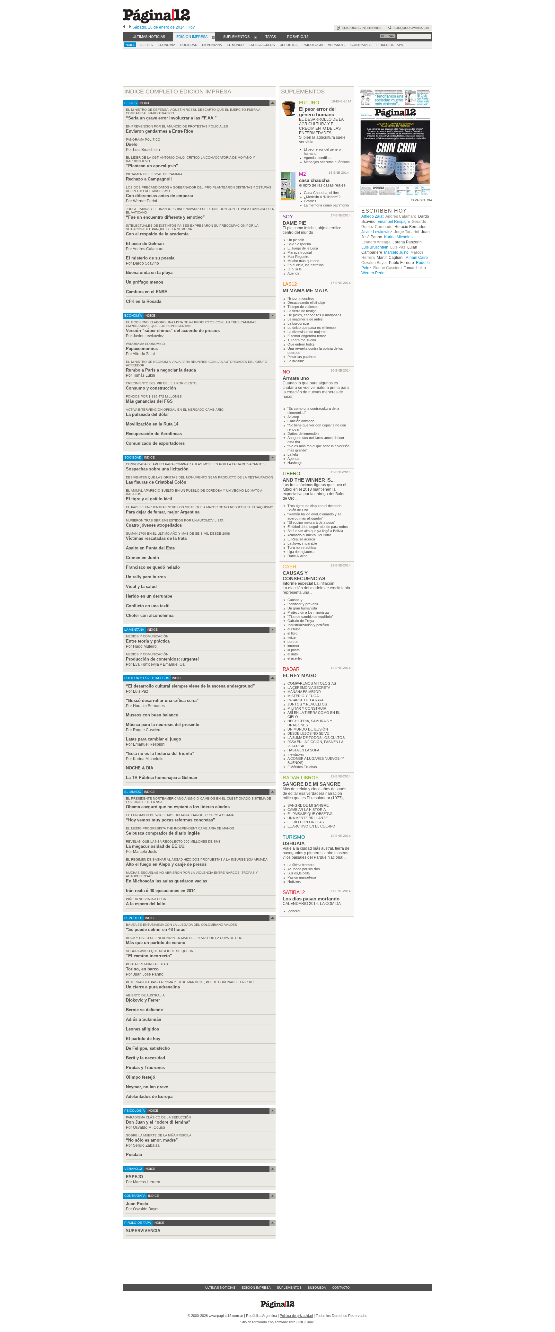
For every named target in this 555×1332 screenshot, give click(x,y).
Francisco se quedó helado (153, 567)
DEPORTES (289, 45)
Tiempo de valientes (303, 307)
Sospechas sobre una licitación (157, 469)
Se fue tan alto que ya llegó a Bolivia (315, 531)
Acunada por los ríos (303, 869)
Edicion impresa (256, 1287)
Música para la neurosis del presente (162, 724)
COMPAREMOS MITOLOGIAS (311, 683)
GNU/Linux (305, 1322)
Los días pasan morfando (311, 898)
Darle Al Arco (297, 556)
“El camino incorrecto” (149, 955)
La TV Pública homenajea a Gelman (161, 777)
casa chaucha (314, 180)
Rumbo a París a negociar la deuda (161, 370)
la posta (293, 650)
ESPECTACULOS (262, 45)
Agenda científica (317, 158)
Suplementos (289, 1287)
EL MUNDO (235, 45)
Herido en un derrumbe (149, 596)
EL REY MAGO (300, 675)
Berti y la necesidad (145, 1058)
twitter (292, 637)
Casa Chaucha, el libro (321, 193)
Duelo (131, 144)
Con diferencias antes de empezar (159, 195)
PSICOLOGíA (313, 45)
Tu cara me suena (301, 340)
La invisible (295, 361)
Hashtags (295, 463)
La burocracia (298, 323)
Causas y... (296, 600)
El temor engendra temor (306, 336)
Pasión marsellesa (301, 877)
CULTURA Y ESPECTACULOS (146, 678)
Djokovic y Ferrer (143, 1000)
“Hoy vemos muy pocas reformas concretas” (170, 820)
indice (144, 103)
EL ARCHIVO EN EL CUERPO (311, 826)
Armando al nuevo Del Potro (309, 535)
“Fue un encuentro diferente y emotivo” (165, 217)
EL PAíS (146, 45)
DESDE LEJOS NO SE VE (308, 733)
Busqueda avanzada (410, 28)
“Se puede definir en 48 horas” (157, 929)
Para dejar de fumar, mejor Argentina (162, 512)
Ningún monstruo (300, 298)
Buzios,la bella (298, 873)
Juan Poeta (137, 1203)
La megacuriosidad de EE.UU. (156, 846)
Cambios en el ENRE (146, 291)
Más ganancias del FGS (149, 401)
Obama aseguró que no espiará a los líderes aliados (178, 806)
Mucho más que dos (303, 261)
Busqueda (317, 1287)
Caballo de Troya (300, 621)
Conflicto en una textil (148, 605)
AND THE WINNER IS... (309, 480)
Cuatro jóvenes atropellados (154, 525)
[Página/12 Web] (156, 22)
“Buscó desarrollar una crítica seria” (162, 700)
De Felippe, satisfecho (148, 1048)
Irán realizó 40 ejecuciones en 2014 (161, 890)
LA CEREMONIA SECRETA (308, 687)
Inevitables (295, 754)
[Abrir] (213, 36)
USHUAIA (294, 843)
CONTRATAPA (361, 45)
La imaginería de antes (305, 319)
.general (293, 911)
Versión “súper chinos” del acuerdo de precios (173, 330)
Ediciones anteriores (361, 28)
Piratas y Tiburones (145, 1067)
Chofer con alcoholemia (149, 615)
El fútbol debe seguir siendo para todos (317, 527)
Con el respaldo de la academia (157, 234)
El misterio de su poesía (150, 258)
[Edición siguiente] (130, 27)
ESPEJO (134, 1176)
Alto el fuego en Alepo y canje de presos (166, 864)
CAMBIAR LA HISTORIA (306, 809)
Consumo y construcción (151, 388)
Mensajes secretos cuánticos (327, 162)
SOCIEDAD (188, 45)
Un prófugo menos (144, 282)
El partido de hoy (143, 1038)
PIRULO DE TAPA (389, 45)
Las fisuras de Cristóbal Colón (156, 482)
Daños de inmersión (303, 433)
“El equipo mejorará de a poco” (311, 522)
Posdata (134, 1154)
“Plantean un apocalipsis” (152, 165)
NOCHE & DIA (139, 768)
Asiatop (293, 417)
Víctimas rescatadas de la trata (156, 538)
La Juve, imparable (302, 543)
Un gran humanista (302, 608)
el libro (292, 633)
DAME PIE (294, 223)
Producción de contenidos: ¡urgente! (162, 659)
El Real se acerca (301, 539)
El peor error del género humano (317, 111)
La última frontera (300, 865)
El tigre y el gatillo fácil (149, 498)
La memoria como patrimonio (326, 205)
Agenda (293, 273)
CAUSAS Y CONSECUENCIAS (304, 575)
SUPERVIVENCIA (143, 1230)
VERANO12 (337, 45)
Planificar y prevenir (302, 604)
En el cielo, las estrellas (305, 265)
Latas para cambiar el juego (153, 739)
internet (293, 646)
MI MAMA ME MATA (305, 290)
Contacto (341, 1287)
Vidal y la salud (141, 586)
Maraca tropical (299, 252)
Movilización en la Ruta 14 (152, 424)
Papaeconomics (142, 348)
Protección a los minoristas (308, 612)
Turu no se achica (301, 547)
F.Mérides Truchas (302, 767)
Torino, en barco (142, 969)
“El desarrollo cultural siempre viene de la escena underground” (190, 686)
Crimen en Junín (142, 557)
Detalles (310, 201)
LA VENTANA (212, 45)
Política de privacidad (296, 1316)
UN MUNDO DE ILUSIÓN (307, 729)
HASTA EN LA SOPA (303, 750)
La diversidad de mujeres (307, 332)
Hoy (191, 27)
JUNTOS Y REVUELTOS (307, 704)
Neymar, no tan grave (147, 1086)
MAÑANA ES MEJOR (304, 692)
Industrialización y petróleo (308, 625)
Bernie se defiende (144, 1009)
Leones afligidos (142, 1029)
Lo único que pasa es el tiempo (311, 327)
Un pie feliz (295, 240)
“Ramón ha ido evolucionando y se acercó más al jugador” (314, 516)
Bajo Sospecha (299, 244)
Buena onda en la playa (149, 272)
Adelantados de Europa (149, 1096)
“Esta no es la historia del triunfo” (160, 753)
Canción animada (300, 421)
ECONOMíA (166, 45)
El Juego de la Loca (302, 248)
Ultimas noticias (220, 1287)
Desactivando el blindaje (306, 302)
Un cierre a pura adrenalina (153, 987)
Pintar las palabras (301, 357)
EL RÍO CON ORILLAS (305, 822)
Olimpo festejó (140, 1077)
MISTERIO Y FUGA (303, 696)
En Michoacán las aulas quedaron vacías (166, 881)
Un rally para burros (146, 576)
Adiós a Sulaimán (143, 1019)
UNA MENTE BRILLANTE (307, 818)
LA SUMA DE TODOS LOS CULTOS (316, 738)
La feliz (292, 454)
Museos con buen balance (152, 715)
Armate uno (296, 378)
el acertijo (294, 658)
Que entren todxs (301, 344)
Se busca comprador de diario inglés (163, 833)
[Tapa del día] (395, 195)
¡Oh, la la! (295, 269)
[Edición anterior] (124, 27)
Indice (130, 45)
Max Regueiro (298, 257)
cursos (292, 642)
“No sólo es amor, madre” (152, 1140)
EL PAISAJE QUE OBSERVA (309, 814)
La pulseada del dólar (147, 414)
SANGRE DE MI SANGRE (311, 784)
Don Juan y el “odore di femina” (158, 1122)
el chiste (293, 629)
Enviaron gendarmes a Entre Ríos (159, 131)
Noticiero (294, 881)
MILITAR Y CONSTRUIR (306, 708)
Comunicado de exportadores (155, 443)
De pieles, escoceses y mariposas (314, 315)
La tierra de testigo (301, 311)
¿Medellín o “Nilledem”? (322, 197)
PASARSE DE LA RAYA (305, 700)
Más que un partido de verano (155, 942)
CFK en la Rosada (143, 301)
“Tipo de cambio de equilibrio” (310, 616)
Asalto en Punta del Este (150, 548)
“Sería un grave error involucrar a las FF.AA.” (171, 118)
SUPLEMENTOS (303, 91)
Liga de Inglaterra (300, 552)
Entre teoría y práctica (148, 641)
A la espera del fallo (145, 903)
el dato (292, 654)
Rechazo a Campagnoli (149, 179)
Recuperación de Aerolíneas (154, 433)
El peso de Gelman (145, 243)
